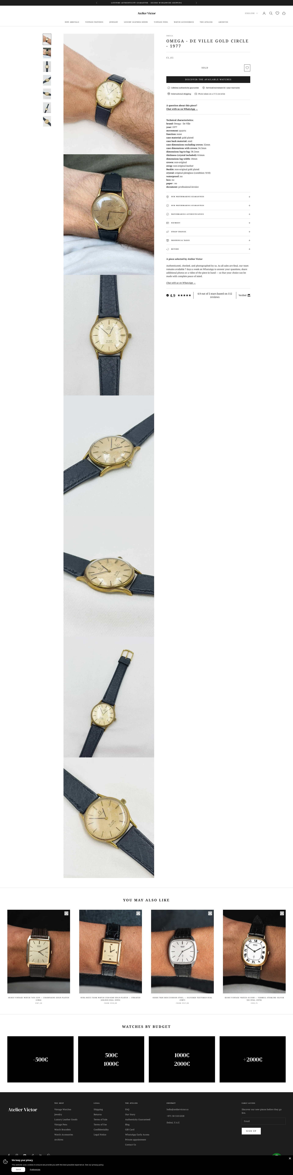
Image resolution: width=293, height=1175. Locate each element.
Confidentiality (101, 1129)
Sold (205, 67)
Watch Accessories (63, 1134)
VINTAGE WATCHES (94, 22)
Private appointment (135, 1139)
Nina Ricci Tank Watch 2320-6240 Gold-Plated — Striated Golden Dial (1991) (110, 999)
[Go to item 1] (47, 39)
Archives (58, 1139)
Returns (98, 1114)
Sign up (251, 1131)
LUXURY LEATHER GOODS (136, 22)
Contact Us (130, 1144)
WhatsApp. (172, 4)
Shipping (98, 1109)
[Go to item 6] (47, 107)
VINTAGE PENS (161, 22)
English (250, 13)
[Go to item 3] (47, 66)
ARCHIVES (223, 22)
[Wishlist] (277, 13)
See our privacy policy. (94, 1165)
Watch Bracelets (62, 1129)
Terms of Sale (100, 1119)
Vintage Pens (60, 1124)
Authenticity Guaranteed (137, 1119)
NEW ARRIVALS (72, 22)
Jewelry (113, 22)
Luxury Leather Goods (65, 1119)
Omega (169, 36)
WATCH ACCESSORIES (184, 22)
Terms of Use (100, 1124)
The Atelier (206, 22)
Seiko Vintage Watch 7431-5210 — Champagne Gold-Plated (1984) (38, 999)
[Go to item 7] (47, 121)
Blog (127, 1124)
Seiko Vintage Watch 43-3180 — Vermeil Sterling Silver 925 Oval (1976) (254, 999)
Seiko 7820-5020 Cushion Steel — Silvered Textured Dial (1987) (182, 999)
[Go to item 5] (47, 94)
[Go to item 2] (47, 53)
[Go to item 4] (47, 80)
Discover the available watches (208, 79)
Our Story (130, 1114)
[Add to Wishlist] (247, 67)
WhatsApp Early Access (137, 1134)
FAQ (127, 1109)
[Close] (289, 1158)
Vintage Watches (62, 1109)
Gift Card (129, 1129)
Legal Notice (100, 1134)
